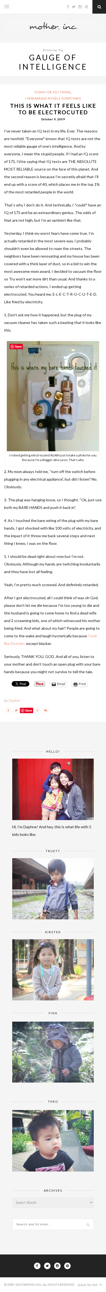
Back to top (88, 1285)
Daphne (14, 700)
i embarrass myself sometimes (53, 98)
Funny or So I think (52, 92)
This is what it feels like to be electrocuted (53, 108)
